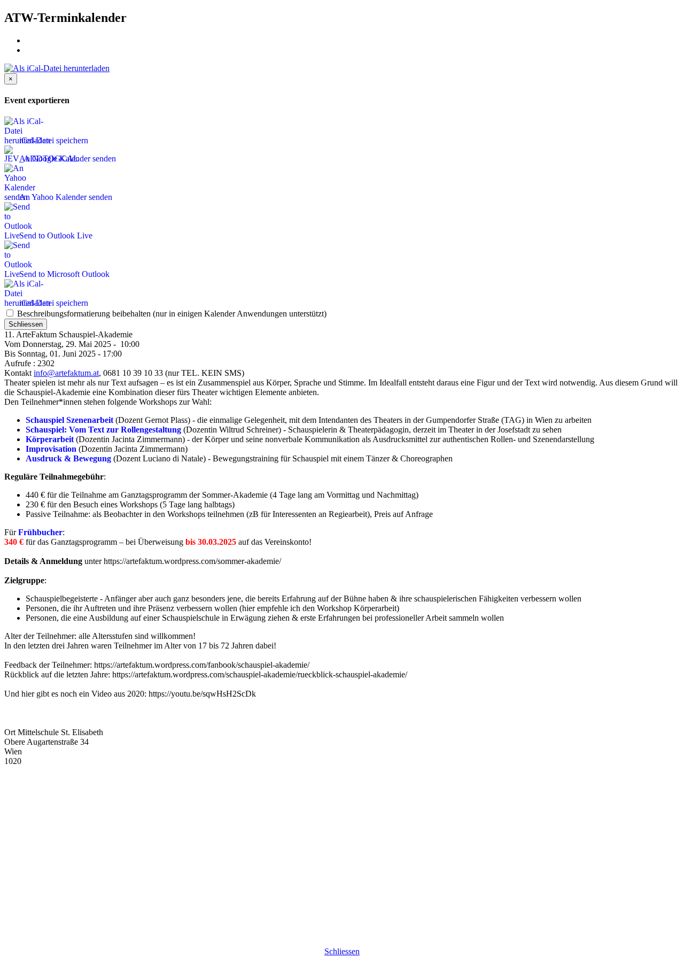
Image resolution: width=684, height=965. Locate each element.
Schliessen (26, 324)
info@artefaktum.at (66, 372)
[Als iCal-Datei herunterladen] (57, 68)
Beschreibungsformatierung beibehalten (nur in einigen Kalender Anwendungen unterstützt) (171, 313)
